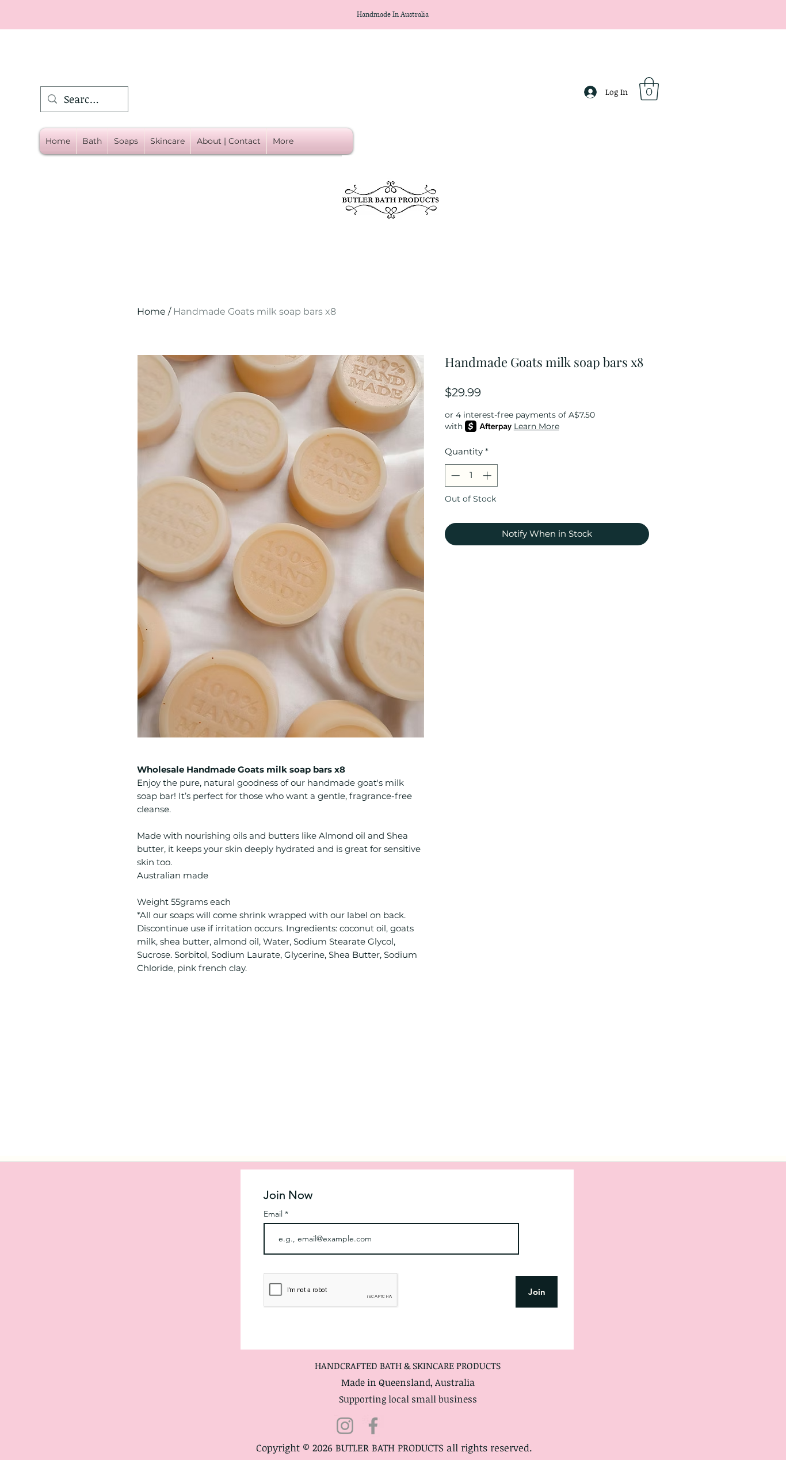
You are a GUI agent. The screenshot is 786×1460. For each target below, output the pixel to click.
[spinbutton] (470, 475)
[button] (649, 88)
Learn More (536, 426)
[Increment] (488, 475)
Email (274, 1214)
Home (151, 311)
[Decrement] (454, 475)
